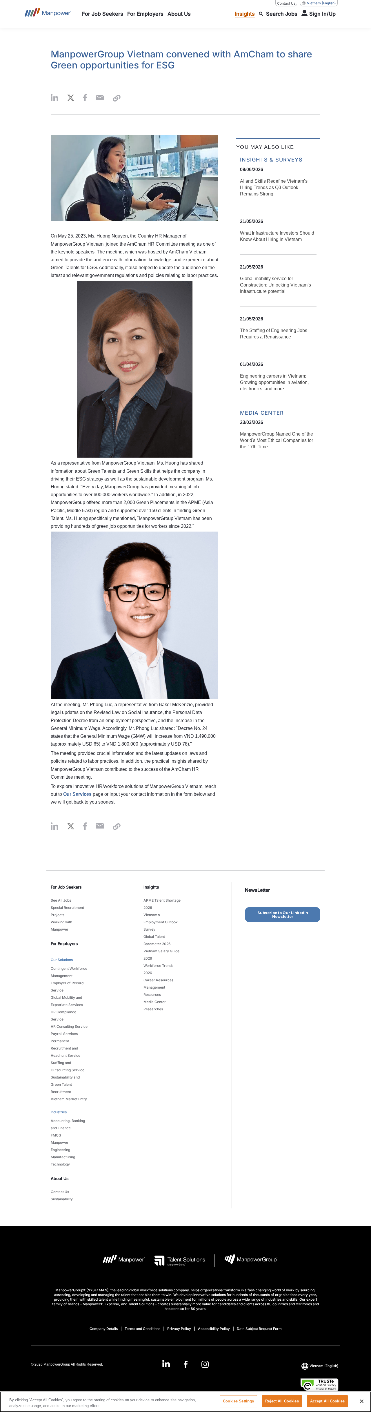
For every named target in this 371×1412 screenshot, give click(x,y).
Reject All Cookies (282, 1401)
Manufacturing (63, 1157)
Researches (153, 1009)
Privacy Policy (179, 1328)
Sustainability (62, 1199)
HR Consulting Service (69, 1026)
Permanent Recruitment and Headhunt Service (65, 1048)
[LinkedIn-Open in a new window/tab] (166, 1363)
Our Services (77, 794)
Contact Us (286, 3)
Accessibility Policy (214, 1328)
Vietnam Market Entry (69, 1099)
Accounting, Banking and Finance (68, 1124)
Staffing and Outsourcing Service (67, 1066)
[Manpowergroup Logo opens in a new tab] (246, 1260)
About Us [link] (60, 1178)
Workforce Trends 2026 (158, 969)
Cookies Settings (238, 1401)
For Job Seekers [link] (66, 886)
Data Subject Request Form (259, 1328)
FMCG (56, 1135)
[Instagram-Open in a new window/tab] (205, 1364)
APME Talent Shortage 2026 (162, 904)
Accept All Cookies (327, 1401)
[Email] (100, 98)
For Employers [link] (64, 943)
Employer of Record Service (67, 986)
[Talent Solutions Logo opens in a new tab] (175, 1260)
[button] (54, 98)
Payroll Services (64, 1034)
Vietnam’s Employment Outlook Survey (160, 922)
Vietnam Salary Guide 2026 (161, 954)
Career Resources (158, 980)
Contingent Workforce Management (69, 972)
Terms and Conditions (142, 1328)
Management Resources (154, 991)
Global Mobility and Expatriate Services (67, 1001)
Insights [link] (151, 886)
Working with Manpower (61, 925)
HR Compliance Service (63, 1015)
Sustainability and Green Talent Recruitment (65, 1084)
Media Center (154, 1002)
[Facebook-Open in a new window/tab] (186, 1364)
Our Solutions (62, 960)
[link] (185, 1364)
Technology (60, 1164)
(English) (321, 3)
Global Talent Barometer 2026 (157, 940)
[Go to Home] (48, 14)
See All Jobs (61, 900)
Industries (59, 1112)
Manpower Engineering (60, 1146)
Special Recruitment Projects (67, 911)
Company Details (104, 1328)
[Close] (361, 1401)
